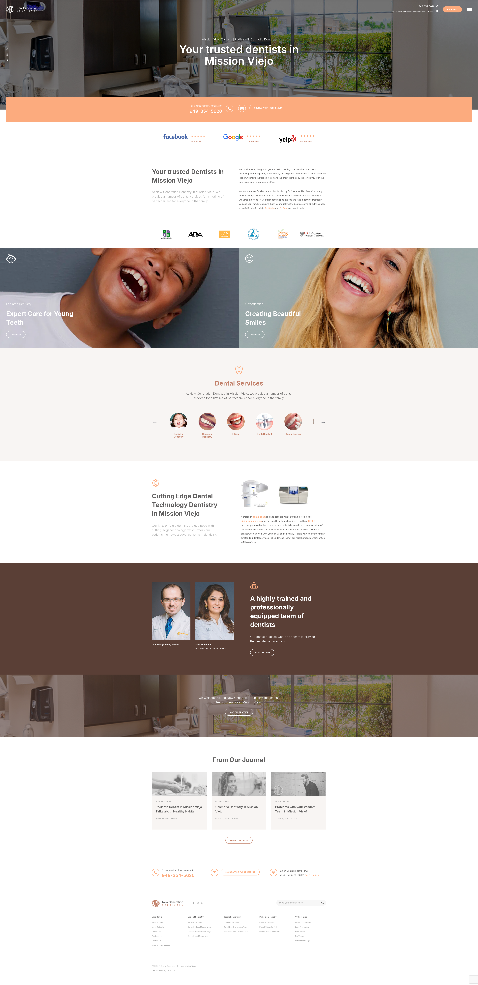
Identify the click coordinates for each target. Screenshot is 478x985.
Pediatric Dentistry (266, 922)
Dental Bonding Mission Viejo (235, 927)
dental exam (259, 517)
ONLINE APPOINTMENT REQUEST (269, 108)
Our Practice (157, 936)
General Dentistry (195, 922)
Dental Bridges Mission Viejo (199, 927)
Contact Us (156, 941)
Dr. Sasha (270, 208)
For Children (300, 931)
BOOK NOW (452, 9)
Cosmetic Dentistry (231, 922)
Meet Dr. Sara (157, 922)
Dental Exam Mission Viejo (198, 936)
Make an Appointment (161, 945)
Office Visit (156, 931)
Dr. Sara (283, 208)
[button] (323, 422)
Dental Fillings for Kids (268, 927)
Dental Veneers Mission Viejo (236, 931)
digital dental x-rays (251, 521)
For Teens (299, 936)
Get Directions (312, 875)
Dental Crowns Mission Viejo (199, 931)
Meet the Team (262, 652)
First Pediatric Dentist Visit (269, 931)
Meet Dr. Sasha (158, 927)
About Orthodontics (303, 922)
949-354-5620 (427, 6)
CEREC (311, 521)
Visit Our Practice (239, 712)
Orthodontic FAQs (302, 941)
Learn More (16, 334)
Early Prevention (302, 927)
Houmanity (171, 971)
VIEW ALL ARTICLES (239, 840)
